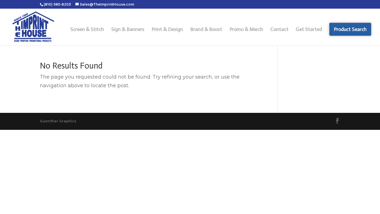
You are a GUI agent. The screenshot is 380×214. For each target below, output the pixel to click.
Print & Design (167, 29)
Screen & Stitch (87, 29)
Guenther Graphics (58, 121)
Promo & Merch (246, 29)
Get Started (309, 29)
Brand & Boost (206, 29)
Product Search (350, 29)
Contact (279, 29)
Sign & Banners (127, 29)
